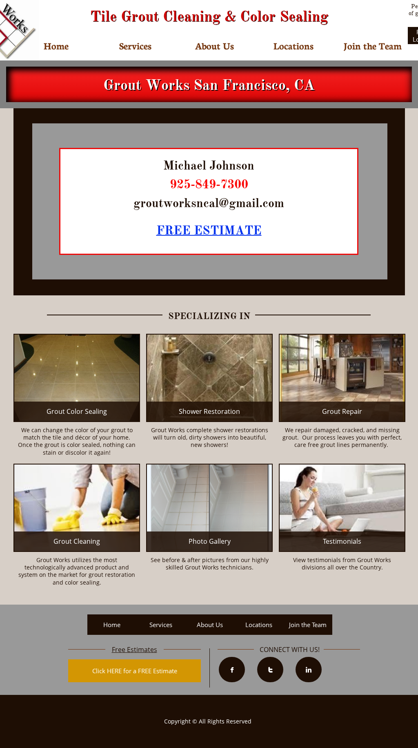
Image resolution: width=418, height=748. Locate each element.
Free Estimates (134, 649)
